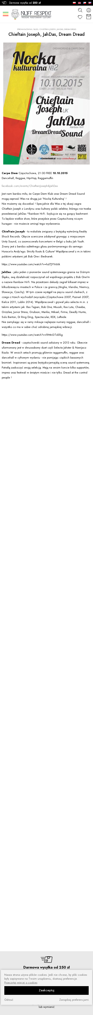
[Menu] (5, 14)
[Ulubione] (80, 17)
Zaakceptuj (46, 990)
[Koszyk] (88, 17)
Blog (36, 29)
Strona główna (24, 29)
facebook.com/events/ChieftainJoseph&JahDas (30, 186)
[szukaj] (80, 10)
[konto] (88, 10)
